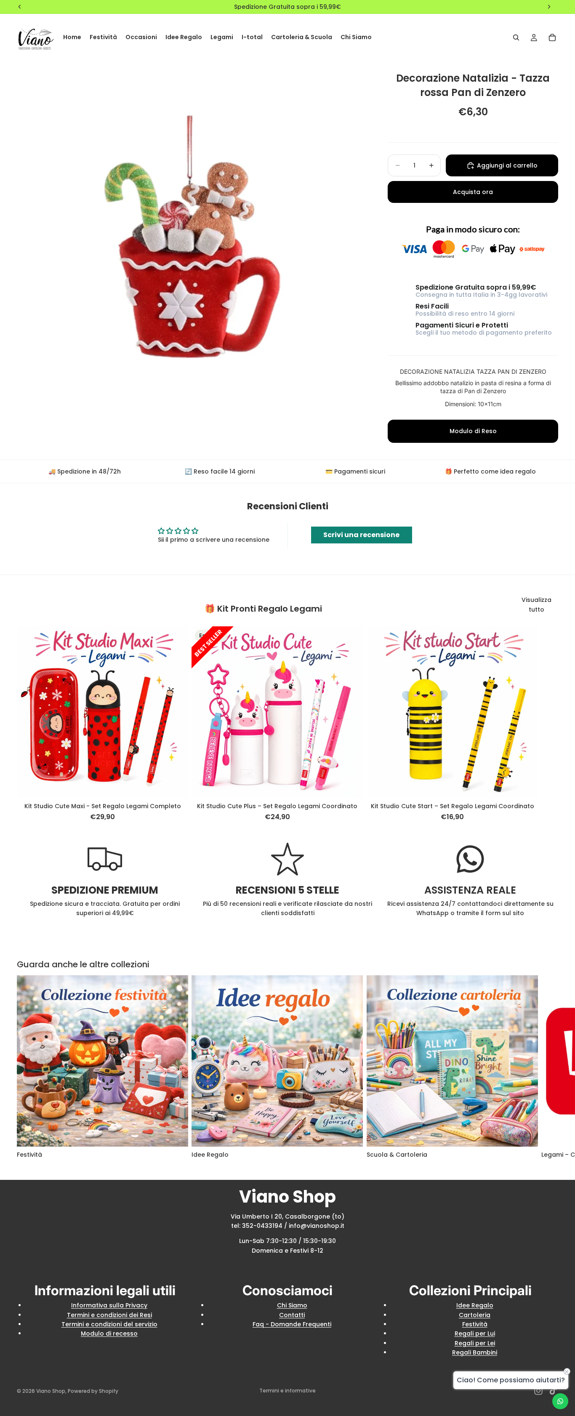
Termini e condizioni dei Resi (109, 1315)
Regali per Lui (475, 1333)
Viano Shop (50, 1391)
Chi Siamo (292, 1305)
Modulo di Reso (473, 431)
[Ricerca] (516, 37)
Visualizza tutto (536, 604)
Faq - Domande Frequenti (292, 1324)
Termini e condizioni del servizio (109, 1324)
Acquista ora (473, 192)
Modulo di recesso (109, 1333)
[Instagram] (538, 1391)
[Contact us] (560, 1401)
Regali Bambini (474, 1352)
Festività (474, 1324)
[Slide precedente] (46, 712)
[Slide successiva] (549, 724)
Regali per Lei (475, 1343)
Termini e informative (287, 1390)
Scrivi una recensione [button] (361, 535)
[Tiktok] (553, 1391)
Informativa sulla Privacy (109, 1305)
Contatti (292, 1315)
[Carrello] (552, 37)
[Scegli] (175, 785)
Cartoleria (474, 1315)
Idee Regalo (474, 1305)
